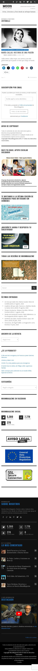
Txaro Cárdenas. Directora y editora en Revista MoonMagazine (18, 585)
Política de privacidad (25, 105)
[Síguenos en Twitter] (3, 417)
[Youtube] (31, 2)
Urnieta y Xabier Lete (7, 360)
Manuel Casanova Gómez (18, 50)
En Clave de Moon (6, 50)
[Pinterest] (24, 2)
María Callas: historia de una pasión (17, 52)
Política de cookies (31, 637)
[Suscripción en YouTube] (3, 423)
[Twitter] (27, 2)
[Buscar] (3, 2)
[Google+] (17, 2)
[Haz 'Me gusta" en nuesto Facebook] (21, 417)
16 (35, 558)
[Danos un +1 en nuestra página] (21, 533)
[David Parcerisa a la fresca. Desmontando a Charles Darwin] (3, 551)
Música (26, 50)
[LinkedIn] (20, 2)
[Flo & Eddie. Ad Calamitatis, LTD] (3, 577)
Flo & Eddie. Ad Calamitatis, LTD (18, 576)
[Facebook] (13, 2)
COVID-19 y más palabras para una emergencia (15, 363)
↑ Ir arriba (19, 662)
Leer (2, 77)
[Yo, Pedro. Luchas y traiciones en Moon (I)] (3, 559)
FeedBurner (24, 116)
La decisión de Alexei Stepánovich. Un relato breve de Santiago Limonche (19, 568)
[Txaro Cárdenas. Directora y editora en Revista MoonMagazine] (3, 585)
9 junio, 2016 (20, 55)
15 (35, 584)
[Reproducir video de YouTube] (19, 614)
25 (35, 550)
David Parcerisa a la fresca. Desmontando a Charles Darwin (17, 551)
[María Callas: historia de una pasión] (19, 38)
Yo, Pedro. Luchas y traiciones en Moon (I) (18, 559)
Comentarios (33, 77)
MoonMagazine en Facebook (13, 398)
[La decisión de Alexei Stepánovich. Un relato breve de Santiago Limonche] (3, 567)
